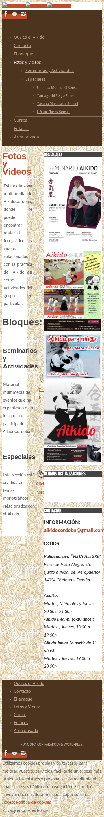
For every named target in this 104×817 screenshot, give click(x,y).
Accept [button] (8, 802)
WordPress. (73, 744)
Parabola (52, 744)
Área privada (26, 730)
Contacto (22, 691)
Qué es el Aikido (29, 684)
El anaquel (24, 699)
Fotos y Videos (27, 707)
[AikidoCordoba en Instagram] (59, 6)
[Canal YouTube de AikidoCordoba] (36, 6)
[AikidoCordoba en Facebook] (14, 6)
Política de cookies (33, 802)
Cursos (20, 715)
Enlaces (21, 723)
